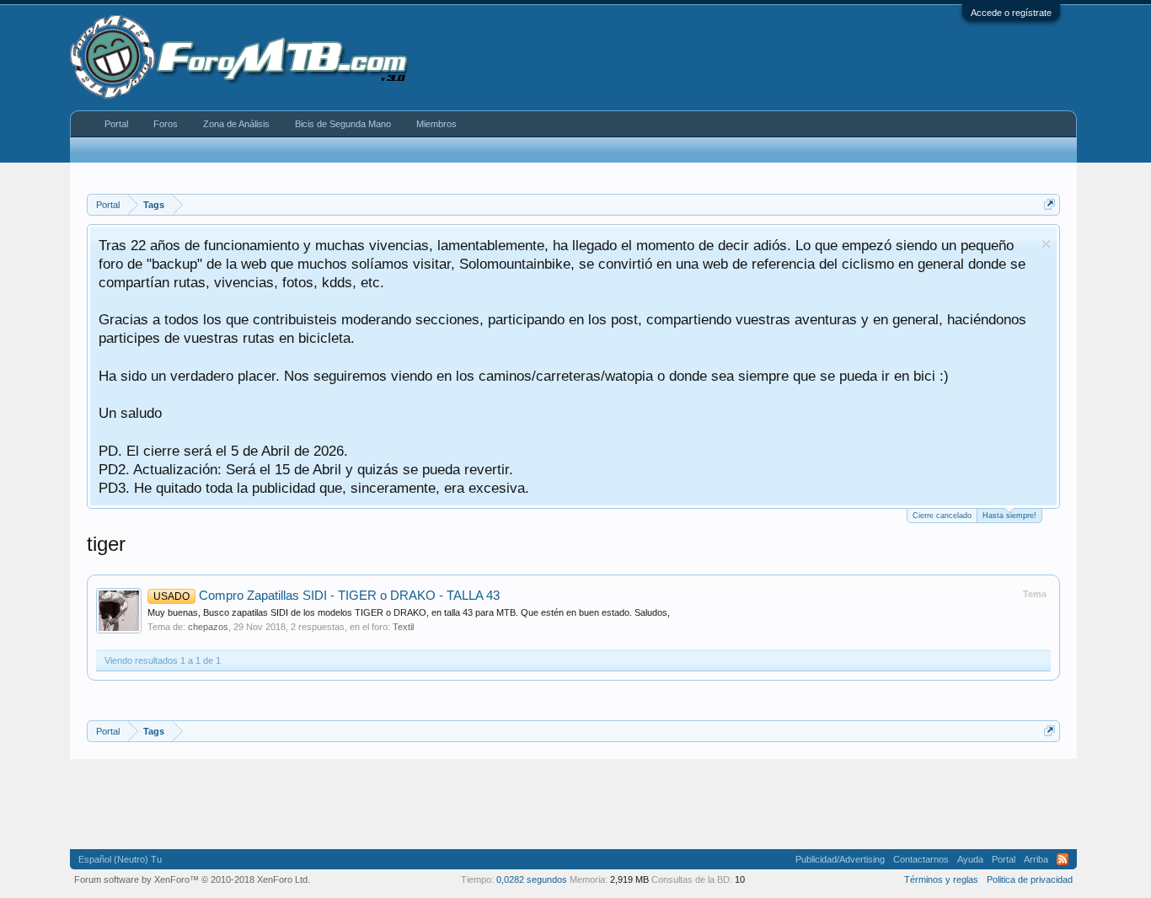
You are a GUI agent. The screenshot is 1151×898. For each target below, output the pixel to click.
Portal (116, 124)
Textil (403, 627)
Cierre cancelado (942, 515)
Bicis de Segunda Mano (343, 124)
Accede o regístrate (1011, 13)
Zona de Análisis (236, 124)
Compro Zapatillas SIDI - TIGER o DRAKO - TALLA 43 (326, 595)
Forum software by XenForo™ (192, 879)
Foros (165, 124)
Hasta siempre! (1009, 515)
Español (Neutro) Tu (120, 859)
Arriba (1036, 859)
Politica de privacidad (1030, 879)
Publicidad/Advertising (840, 859)
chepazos (208, 627)
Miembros (436, 124)
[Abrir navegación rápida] (1049, 204)
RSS (1062, 859)
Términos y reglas (941, 879)
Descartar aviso (1046, 244)
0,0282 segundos (531, 879)
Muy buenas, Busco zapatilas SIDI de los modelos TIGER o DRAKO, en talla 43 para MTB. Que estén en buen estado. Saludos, (408, 612)
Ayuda (970, 859)
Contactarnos (921, 859)
